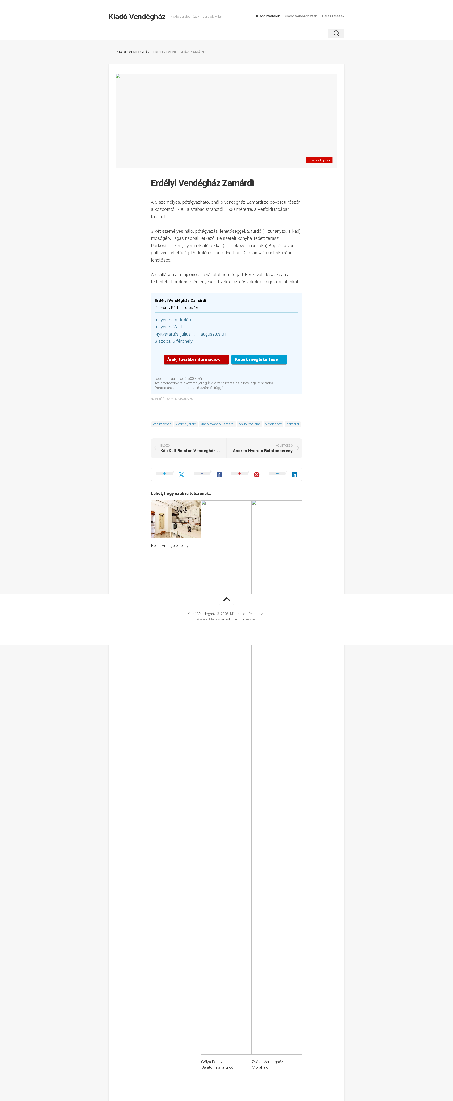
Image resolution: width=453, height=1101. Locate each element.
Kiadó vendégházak (301, 16)
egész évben (162, 424)
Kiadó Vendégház (137, 16)
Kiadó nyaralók (268, 16)
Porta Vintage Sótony (170, 545)
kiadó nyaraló (186, 424)
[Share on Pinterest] (245, 474)
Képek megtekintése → (259, 359)
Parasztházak (333, 16)
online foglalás (250, 424)
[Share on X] (170, 474)
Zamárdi (292, 424)
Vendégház (273, 424)
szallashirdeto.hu (232, 619)
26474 (169, 399)
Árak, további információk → (196, 359)
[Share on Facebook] (208, 474)
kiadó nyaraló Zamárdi (217, 424)
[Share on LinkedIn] (283, 474)
